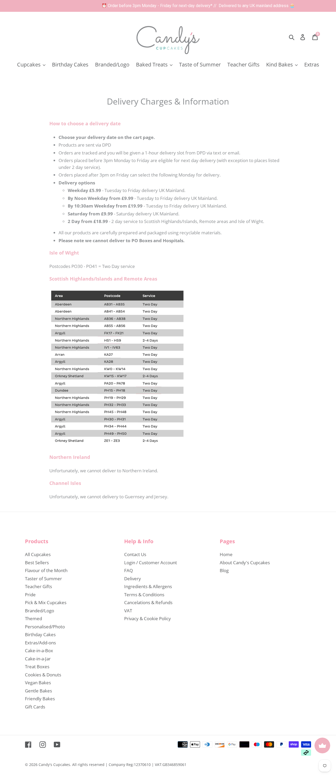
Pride (30, 595)
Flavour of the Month (46, 570)
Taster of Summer (43, 579)
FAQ (128, 570)
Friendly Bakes (40, 699)
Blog (224, 570)
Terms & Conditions (144, 595)
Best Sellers (37, 563)
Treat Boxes (37, 667)
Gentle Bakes (38, 691)
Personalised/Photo (45, 627)
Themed (33, 618)
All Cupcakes (38, 554)
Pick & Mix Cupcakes (45, 602)
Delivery (132, 579)
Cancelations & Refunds (148, 602)
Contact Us (135, 554)
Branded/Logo (39, 611)
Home (226, 554)
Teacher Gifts (38, 586)
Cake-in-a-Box (39, 651)
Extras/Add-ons (40, 643)
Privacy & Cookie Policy (147, 618)
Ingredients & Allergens (148, 586)
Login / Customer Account (150, 563)
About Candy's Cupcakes (245, 563)
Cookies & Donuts (43, 675)
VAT (128, 611)
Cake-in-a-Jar (38, 659)
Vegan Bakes (38, 683)
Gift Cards (35, 707)
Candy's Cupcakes (54, 764)
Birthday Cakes (40, 634)
